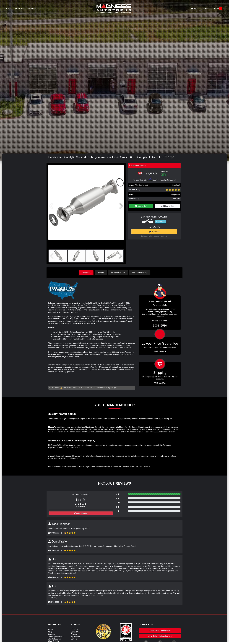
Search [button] (207, 8)
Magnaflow (175, 194)
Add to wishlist (167, 206)
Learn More (160, 221)
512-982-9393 (114, 352)
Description (86, 272)
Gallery (33, 8)
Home (50, 629)
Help (195, 8)
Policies (74, 634)
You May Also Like (118, 272)
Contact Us (75, 632)
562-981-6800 (55, 354)
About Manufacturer (139, 272)
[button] (121, 206)
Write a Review (82, 513)
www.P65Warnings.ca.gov (107, 387)
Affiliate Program (54, 639)
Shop (9, 8)
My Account (75, 636)
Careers (74, 639)
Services (20, 8)
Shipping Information (56, 636)
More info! (176, 185)
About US (74, 629)
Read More (159, 351)
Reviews (101, 272)
